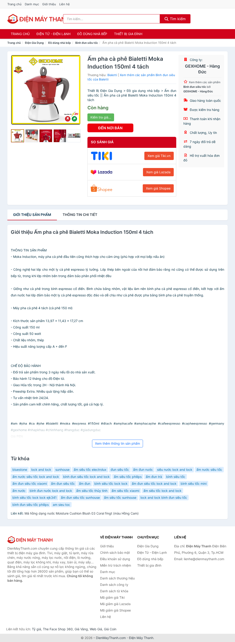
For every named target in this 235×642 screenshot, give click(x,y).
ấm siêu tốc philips (128, 477)
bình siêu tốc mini (194, 483)
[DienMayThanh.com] (39, 19)
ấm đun (84, 483)
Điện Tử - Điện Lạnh (53, 34)
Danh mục (32, 4)
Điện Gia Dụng (34, 42)
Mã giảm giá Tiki (112, 597)
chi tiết (80, 214)
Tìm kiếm (177, 19)
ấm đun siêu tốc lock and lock (154, 483)
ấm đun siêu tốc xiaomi (29, 483)
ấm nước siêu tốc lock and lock (35, 477)
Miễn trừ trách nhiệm (115, 565)
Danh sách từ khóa (114, 591)
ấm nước (18, 491)
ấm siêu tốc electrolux (90, 469)
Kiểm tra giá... (100, 117)
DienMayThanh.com (111, 638)
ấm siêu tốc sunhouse (120, 497)
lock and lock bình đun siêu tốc (163, 497)
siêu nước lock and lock (174, 469)
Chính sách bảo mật (115, 552)
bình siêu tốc (175, 477)
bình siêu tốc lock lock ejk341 (34, 497)
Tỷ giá (36, 629)
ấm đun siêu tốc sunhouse (80, 497)
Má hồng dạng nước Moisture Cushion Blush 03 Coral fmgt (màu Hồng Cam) (82, 513)
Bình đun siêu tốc (86, 42)
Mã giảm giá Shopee (115, 610)
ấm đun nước (143, 469)
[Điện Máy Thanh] (30, 539)
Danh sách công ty (114, 585)
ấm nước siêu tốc (209, 469)
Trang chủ (14, 4)
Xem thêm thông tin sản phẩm (117, 443)
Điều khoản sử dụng (115, 559)
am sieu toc (61, 505)
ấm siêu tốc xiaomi (125, 491)
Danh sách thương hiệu (117, 578)
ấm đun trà (154, 477)
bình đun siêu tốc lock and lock (86, 477)
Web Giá (96, 629)
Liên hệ (64, 4)
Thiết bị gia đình (128, 34)
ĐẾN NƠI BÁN (110, 128)
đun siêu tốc (120, 469)
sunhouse (62, 469)
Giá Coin (110, 629)
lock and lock (41, 469)
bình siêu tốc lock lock (111, 483)
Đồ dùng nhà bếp (92, 34)
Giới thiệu (49, 4)
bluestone (19, 469)
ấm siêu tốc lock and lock (162, 491)
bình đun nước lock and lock (51, 491)
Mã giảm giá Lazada (115, 604)
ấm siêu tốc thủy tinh (91, 491)
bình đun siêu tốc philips (30, 505)
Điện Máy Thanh (141, 638)
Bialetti (112, 75)
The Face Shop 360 (58, 629)
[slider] (17, 135)
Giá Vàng (81, 629)
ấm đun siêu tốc (63, 483)
